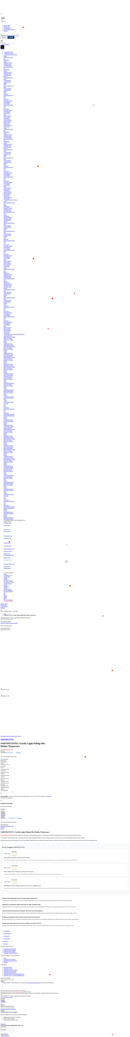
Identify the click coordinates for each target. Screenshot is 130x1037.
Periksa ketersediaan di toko (7, 826)
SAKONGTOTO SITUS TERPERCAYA (14, 974)
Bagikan (3, 827)
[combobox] (8, 43)
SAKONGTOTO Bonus (9, 959)
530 (4, 593)
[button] (4, 691)
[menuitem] (9, 52)
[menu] (65, 326)
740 (4, 594)
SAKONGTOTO (8, 749)
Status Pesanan (7, 933)
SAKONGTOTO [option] (5, 764)
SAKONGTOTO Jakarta (10, 950)
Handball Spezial (8, 583)
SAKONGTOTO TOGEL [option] (5, 776)
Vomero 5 (6, 579)
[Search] (2, 47)
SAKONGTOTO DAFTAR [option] (5, 770)
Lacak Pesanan (7, 28)
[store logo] (13, 35)
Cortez (5, 574)
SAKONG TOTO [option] (3, 767)
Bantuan (6, 31)
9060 (5, 598)
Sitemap (5, 962)
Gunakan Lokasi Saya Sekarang (8, 1009)
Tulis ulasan (18, 752)
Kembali (6, 941)
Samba (5, 585)
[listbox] (26, 777)
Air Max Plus (7, 576)
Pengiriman (6, 936)
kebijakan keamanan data (34, 982)
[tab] (65, 49)
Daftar (11, 37)
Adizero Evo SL (7, 589)
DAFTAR (3, 813)
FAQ (5, 958)
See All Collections (8, 581)
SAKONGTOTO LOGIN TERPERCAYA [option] (5, 784)
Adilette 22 (6, 586)
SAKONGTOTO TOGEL (10, 972)
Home (5, 613)
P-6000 (5, 578)
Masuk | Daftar (7, 25)
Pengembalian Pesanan (9, 29)
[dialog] (65, 1007)
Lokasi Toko (7, 26)
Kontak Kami (7, 931)
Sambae (5, 587)
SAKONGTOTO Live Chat (10, 961)
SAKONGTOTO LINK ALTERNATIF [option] (5, 789)
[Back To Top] (1, 1003)
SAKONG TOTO (8, 968)
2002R (5, 595)
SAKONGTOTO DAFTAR (10, 970)
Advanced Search (5, 44)
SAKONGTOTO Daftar (9, 951)
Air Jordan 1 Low (8, 575)
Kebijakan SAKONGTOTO (10, 953)
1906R (5, 597)
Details (2, 828)
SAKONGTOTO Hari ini (10, 949)
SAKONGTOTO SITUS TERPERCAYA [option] (5, 780)
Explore (2, 49)
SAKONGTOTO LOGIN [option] (5, 773)
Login (3, 37)
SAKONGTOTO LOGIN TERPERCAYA (14, 975)
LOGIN (2, 812)
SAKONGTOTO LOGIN (10, 971)
